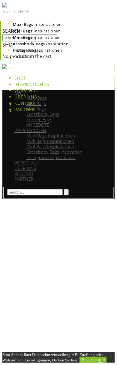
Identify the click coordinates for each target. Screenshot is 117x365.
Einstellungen (93, 360)
